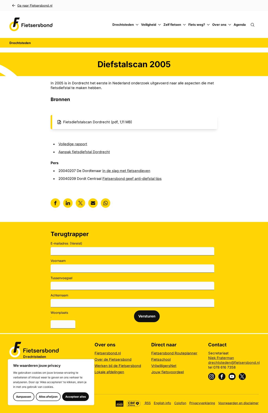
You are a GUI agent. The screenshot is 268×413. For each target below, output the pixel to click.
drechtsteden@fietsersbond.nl (234, 363)
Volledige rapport (72, 144)
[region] (51, 382)
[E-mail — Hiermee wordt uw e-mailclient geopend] (93, 203)
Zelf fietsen (172, 25)
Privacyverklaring (202, 403)
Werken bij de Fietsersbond (118, 366)
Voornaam (58, 261)
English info (162, 403)
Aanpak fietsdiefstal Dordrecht (84, 152)
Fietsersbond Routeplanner (174, 353)
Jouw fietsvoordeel (167, 372)
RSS (147, 403)
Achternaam (59, 295)
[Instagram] (211, 376)
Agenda (240, 25)
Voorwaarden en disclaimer (238, 403)
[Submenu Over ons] (229, 24)
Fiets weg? (196, 25)
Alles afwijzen (48, 396)
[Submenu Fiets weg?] (208, 24)
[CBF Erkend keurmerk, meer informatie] (134, 404)
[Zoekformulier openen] (254, 24)
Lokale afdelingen (109, 372)
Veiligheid (148, 25)
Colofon (180, 403)
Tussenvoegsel (61, 278)
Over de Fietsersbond (113, 359)
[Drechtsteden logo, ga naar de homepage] (31, 24)
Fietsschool (161, 359)
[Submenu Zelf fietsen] (184, 24)
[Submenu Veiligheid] (159, 24)
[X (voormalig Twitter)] (242, 376)
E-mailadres (66, 243)
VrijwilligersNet (163, 366)
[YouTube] (232, 376)
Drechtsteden (123, 25)
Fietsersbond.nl (108, 353)
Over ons (219, 25)
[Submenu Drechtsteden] (137, 24)
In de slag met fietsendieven (126, 171)
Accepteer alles (75, 396)
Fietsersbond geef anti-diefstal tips (132, 179)
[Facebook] (221, 376)
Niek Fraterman (221, 358)
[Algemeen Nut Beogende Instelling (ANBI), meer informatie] (120, 404)
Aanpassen (23, 396)
